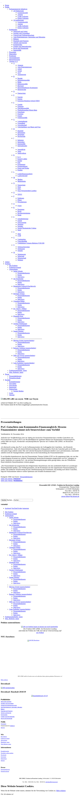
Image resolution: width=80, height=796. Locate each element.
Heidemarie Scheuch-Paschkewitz (24, 286)
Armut (20, 71)
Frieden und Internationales (22, 46)
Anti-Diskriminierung (25, 67)
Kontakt (7, 380)
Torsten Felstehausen (20, 324)
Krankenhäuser (23, 166)
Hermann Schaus (19, 294)
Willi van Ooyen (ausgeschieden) (24, 355)
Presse (7, 374)
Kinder (20, 161)
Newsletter (12, 383)
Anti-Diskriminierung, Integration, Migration (11, 707)
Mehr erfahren (4, 679)
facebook (8, 508)
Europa (20, 99)
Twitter (19, 508)
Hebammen (21, 132)
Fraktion (8, 264)
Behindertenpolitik (24, 80)
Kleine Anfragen (23, 18)
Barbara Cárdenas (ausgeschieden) (24, 348)
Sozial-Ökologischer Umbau (27, 228)
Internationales (22, 146)
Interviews (21, 277)
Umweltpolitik (22, 241)
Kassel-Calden (22, 159)
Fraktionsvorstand (15, 267)
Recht (19, 211)
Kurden (20, 170)
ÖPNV (20, 194)
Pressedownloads (15, 378)
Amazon (20, 65)
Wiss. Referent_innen (16, 372)
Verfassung (21, 249)
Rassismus (21, 209)
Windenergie (22, 254)
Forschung (21, 112)
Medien (20, 179)
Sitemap (11, 395)
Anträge (20, 15)
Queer (20, 206)
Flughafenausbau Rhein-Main (27, 110)
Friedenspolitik (22, 118)
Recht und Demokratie (20, 48)
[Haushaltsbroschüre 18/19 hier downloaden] (40, 696)
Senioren (20, 224)
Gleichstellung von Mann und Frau (29, 127)
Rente (19, 215)
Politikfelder (13, 29)
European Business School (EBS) (29, 101)
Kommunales (17, 44)
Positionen (12, 56)
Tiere (19, 234)
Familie (20, 104)
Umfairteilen (22, 239)
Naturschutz (21, 185)
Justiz (19, 151)
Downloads (13, 385)
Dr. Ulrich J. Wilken (20, 309)
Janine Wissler (18, 271)
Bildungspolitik (23, 84)
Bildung (16, 39)
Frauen (20, 116)
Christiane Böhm (18, 301)
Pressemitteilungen (24, 273)
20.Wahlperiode (18, 11)
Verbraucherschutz (24, 247)
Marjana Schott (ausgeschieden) (23, 340)
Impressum (12, 387)
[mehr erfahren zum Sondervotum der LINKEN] (40, 657)
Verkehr (20, 250)
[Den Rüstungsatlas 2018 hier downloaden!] (40, 688)
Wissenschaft (22, 258)
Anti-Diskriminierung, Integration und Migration (29, 37)
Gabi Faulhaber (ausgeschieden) (23, 363)
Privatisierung (22, 202)
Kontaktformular (14, 382)
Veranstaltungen (14, 58)
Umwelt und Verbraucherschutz (23, 35)
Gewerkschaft (22, 125)
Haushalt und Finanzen (21, 41)
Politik (7, 7)
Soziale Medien (18, 391)
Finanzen (21, 106)
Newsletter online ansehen (7, 753)
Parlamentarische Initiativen (18, 9)
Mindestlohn (22, 181)
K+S (19, 157)
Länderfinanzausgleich (25, 174)
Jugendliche (21, 149)
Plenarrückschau (14, 59)
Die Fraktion (13, 265)
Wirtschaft (21, 256)
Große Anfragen (23, 16)
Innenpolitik (17, 50)
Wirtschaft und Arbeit (20, 31)
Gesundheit (21, 123)
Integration (21, 142)
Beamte (20, 78)
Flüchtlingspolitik (23, 108)
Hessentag (21, 134)
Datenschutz (22, 93)
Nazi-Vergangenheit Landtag (27, 191)
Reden (20, 275)
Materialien (13, 54)
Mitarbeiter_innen (5, 742)
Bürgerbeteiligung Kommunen (28, 88)
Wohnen (20, 260)
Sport (19, 230)
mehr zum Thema (11, 479)
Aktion (7, 262)
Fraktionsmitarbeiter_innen (18, 370)
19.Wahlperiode (18, 20)
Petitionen (21, 198)
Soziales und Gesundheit (21, 33)
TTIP (19, 236)
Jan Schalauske (18, 279)
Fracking (20, 114)
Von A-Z (3, 727)
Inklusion (21, 140)
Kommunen (21, 164)
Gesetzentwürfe (23, 13)
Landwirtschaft (22, 176)
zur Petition (40, 632)
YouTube (14, 508)
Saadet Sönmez (18, 331)
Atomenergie (22, 74)
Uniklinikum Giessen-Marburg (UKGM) (31, 243)
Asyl (19, 73)
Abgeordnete (13, 269)
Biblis (19, 82)
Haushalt (20, 131)
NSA (19, 187)
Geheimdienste (22, 121)
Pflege (20, 200)
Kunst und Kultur (23, 168)
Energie (20, 97)
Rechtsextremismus (24, 213)
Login (11, 393)
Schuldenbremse (23, 219)
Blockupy (21, 86)
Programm (12, 52)
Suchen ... (10, 500)
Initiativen (12, 725)
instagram (25, 508)
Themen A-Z (13, 61)
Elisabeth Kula (18, 316)
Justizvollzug (22, 153)
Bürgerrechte (22, 89)
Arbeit (20, 69)
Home (7, 5)
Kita (19, 162)
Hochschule (21, 136)
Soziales (20, 226)
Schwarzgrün (22, 222)
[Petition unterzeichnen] (40, 627)
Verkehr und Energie (20, 43)
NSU (19, 189)
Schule (20, 221)
